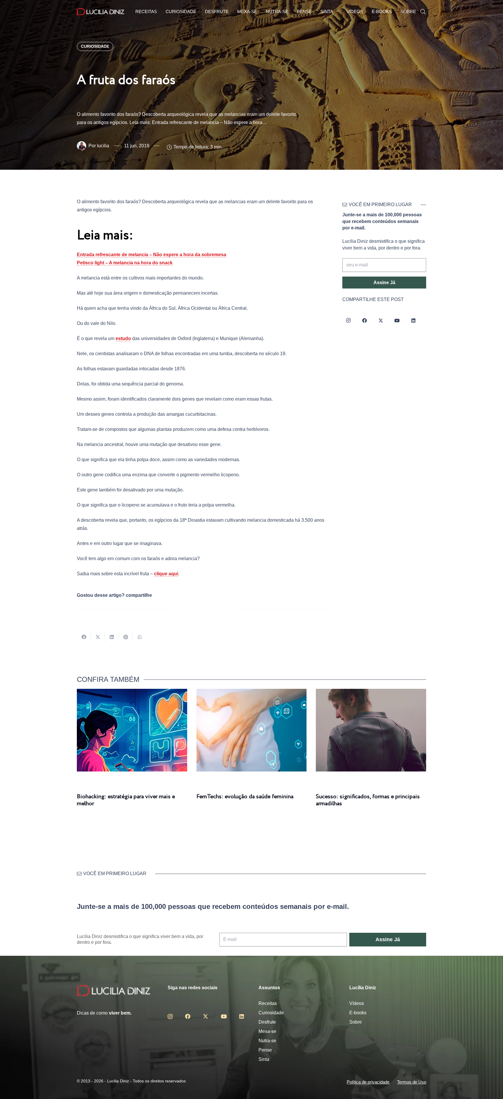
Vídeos (356, 1003)
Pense (265, 1049)
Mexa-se (267, 1031)
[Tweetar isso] (98, 637)
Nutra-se (267, 1040)
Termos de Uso (411, 1081)
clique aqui (166, 573)
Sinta (263, 1059)
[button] (423, 11)
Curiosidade (271, 1012)
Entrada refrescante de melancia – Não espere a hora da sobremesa (151, 254)
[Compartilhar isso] (84, 637)
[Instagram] (348, 320)
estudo (123, 338)
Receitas (267, 1003)
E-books (357, 1012)
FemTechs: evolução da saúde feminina (244, 796)
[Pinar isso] (126, 637)
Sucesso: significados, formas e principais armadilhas (368, 800)
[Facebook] (364, 320)
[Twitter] (381, 320)
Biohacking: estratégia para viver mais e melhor (126, 800)
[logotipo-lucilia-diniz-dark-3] (100, 11)
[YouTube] (397, 320)
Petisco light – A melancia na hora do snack (125, 262)
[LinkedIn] (413, 320)
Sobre (355, 1022)
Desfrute (267, 1022)
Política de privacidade (368, 1081)
